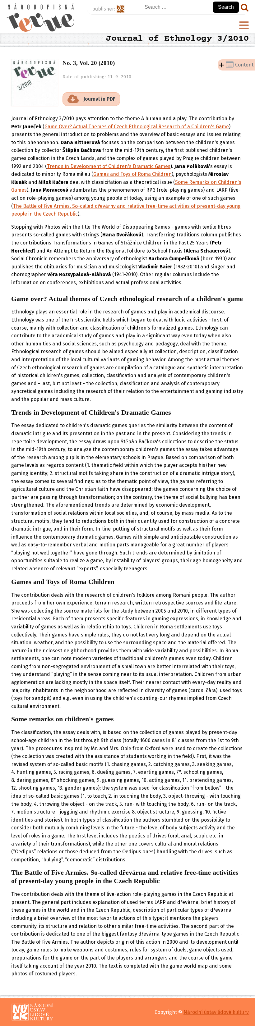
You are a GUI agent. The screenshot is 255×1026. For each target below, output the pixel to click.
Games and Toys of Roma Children (132, 174)
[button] (91, 99)
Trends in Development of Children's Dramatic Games (108, 166)
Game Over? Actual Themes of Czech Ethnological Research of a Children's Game (136, 127)
